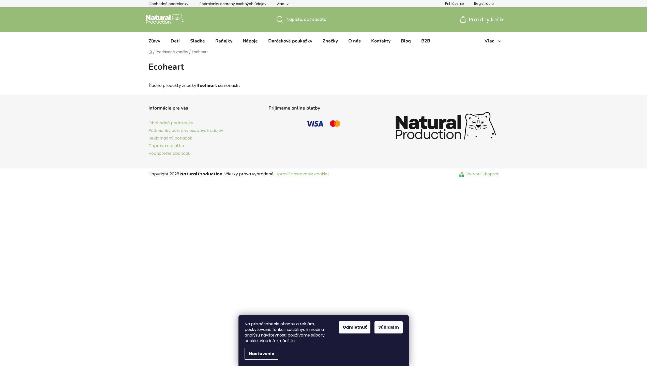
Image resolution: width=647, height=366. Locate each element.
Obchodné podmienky (168, 3)
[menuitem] (154, 41)
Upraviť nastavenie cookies (302, 174)
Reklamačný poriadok (170, 138)
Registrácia (484, 3)
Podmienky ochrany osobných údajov (233, 3)
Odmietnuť (355, 327)
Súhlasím (388, 327)
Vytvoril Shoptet (482, 174)
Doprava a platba (166, 146)
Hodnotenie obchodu (169, 153)
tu (293, 341)
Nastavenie (261, 354)
